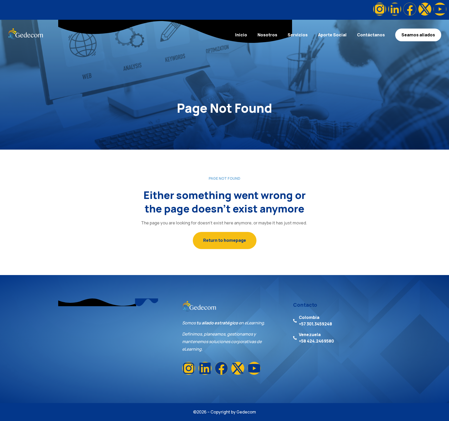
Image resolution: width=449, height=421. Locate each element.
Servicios (298, 35)
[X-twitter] (424, 9)
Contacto (305, 305)
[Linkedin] (394, 9)
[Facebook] (409, 9)
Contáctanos (371, 35)
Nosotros (267, 35)
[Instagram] (379, 9)
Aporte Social (332, 35)
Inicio (241, 35)
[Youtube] (439, 9)
